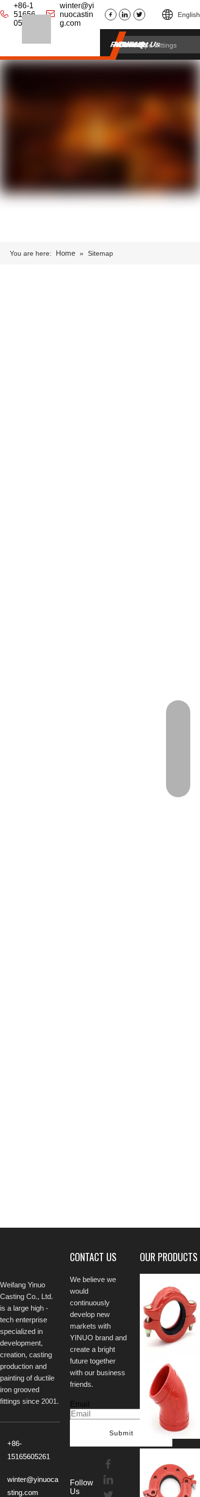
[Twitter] (139, 14)
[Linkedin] (125, 14)
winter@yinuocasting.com (77, 14)
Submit (121, 1433)
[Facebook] (111, 14)
